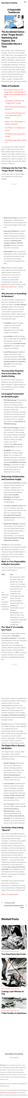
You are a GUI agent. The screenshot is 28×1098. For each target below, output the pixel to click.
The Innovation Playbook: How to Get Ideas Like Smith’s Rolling (15, 115)
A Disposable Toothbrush (14, 11)
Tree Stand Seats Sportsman (13, 954)
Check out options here (9, 287)
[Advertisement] (14, 200)
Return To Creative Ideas (9, 894)
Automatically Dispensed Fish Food (14, 906)
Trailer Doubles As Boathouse (13, 1013)
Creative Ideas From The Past (10, 951)
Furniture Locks (9, 903)
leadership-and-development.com (10, 1092)
